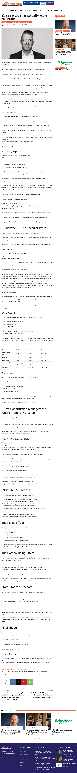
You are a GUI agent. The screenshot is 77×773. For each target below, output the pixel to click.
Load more (64, 75)
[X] (18, 682)
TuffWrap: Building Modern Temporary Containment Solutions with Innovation (42, 695)
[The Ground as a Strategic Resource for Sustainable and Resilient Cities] (65, 26)
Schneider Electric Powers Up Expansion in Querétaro (63, 70)
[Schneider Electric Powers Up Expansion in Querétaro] (65, 63)
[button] (74, 4)
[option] (30, 4)
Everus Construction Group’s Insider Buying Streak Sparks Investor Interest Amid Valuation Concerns (13, 696)
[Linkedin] (2, 757)
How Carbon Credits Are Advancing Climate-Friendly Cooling (45, 768)
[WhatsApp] (30, 682)
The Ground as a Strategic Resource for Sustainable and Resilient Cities (62, 34)
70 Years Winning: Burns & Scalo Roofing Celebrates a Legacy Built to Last (63, 52)
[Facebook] (13, 682)
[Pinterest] (24, 682)
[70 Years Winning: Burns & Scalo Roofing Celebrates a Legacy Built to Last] (65, 45)
